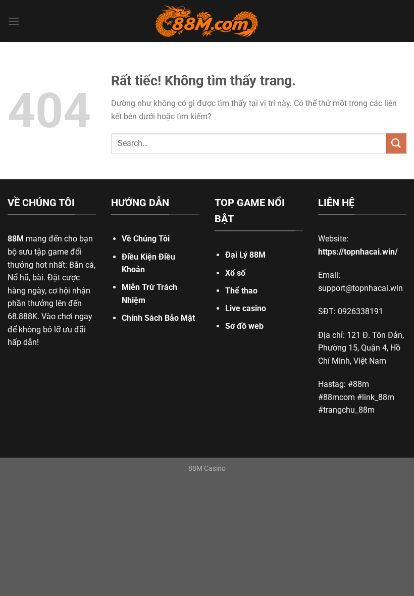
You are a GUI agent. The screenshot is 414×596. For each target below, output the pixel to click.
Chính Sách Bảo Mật (158, 318)
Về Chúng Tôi (146, 238)
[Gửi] (396, 143)
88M (16, 238)
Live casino (245, 308)
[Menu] (14, 21)
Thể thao (241, 290)
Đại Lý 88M (245, 255)
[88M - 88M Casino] (207, 21)
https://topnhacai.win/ (358, 252)
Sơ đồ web (244, 326)
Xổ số (235, 273)
